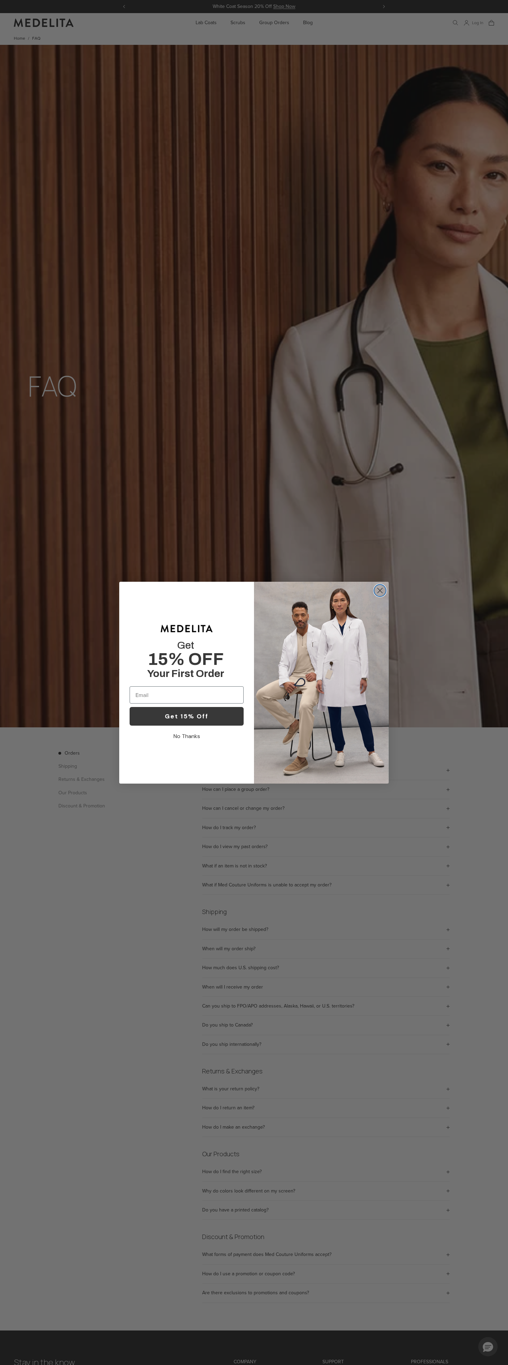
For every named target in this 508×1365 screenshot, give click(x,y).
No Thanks (186, 736)
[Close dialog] (380, 591)
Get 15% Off (186, 716)
